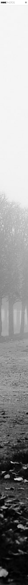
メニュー (26, 2)
